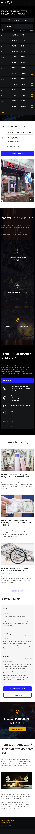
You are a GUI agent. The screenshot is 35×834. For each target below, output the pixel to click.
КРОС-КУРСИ (27, 26)
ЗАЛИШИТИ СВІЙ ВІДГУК (17, 688)
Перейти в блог (17, 591)
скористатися (17, 729)
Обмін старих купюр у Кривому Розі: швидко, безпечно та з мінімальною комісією (16, 523)
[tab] (17, 380)
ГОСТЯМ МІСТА (8, 422)
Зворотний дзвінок (13, 141)
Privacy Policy (5, 822)
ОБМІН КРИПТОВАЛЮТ (19, 20)
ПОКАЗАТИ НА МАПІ (17, 153)
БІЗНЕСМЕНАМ (8, 427)
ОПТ (17, 26)
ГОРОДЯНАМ (7, 381)
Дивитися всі (17, 695)
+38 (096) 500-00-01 (13, 138)
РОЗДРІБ (8, 26)
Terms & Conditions (7, 820)
